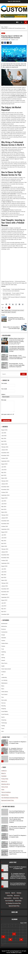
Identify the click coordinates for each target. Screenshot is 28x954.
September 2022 (5, 563)
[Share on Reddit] (22, 304)
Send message (6, 420)
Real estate (4, 700)
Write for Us (4, 781)
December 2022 (5, 554)
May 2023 (3, 540)
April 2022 (3, 577)
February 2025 (4, 481)
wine (2, 731)
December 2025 (5, 452)
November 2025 (5, 455)
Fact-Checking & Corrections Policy (9, 797)
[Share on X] (9, 304)
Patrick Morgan (5, 39)
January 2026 (4, 449)
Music (2, 686)
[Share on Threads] (6, 307)
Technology (4, 722)
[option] (14, 743)
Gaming (3, 657)
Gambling (3, 652)
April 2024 (3, 509)
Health (2, 666)
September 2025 (5, 461)
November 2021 (5, 591)
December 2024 (5, 486)
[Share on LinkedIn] (13, 304)
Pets (2, 697)
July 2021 (3, 603)
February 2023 (4, 549)
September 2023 (5, 529)
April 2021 (3, 611)
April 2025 (3, 475)
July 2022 (3, 569)
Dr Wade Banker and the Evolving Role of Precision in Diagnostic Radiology (4, 828)
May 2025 (3, 472)
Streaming (3, 720)
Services (3, 703)
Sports (3, 717)
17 (3, 937)
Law (2, 674)
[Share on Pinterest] (19, 304)
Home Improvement (6, 669)
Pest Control (4, 694)
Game (2, 654)
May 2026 (3, 438)
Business (3, 33)
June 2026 (3, 435)
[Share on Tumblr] (2, 307)
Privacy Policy (4, 778)
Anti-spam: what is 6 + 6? (7, 414)
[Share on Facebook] (6, 304)
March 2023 (4, 546)
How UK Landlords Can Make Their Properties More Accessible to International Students (4, 820)
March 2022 (4, 580)
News (2, 688)
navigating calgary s (8, 310)
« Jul (2, 944)
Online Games (4, 691)
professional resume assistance (18, 310)
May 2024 (3, 506)
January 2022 (4, 586)
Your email (4, 389)
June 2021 (3, 606)
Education (3, 637)
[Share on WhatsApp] (16, 304)
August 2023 (4, 532)
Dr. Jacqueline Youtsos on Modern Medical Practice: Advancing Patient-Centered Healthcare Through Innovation (4, 750)
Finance (3, 646)
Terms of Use (4, 786)
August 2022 (4, 566)
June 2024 (3, 503)
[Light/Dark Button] (17, 22)
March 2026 (4, 444)
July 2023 (3, 535)
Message (3, 400)
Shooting (3, 705)
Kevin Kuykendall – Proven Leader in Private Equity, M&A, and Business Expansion (4, 365)
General (3, 660)
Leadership (4, 677)
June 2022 (3, 571)
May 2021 (3, 608)
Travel (2, 728)
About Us (3, 773)
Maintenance (4, 683)
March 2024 (4, 512)
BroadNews (13, 952)
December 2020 (5, 614)
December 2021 (5, 588)
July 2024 (3, 501)
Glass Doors (4, 663)
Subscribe (25, 22)
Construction (4, 632)
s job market (13, 312)
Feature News (4, 643)
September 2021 (5, 597)
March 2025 (4, 478)
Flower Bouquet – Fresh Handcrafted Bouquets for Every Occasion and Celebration (4, 357)
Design (3, 635)
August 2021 (4, 600)
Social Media (4, 711)
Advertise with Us (5, 784)
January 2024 (4, 518)
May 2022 (3, 574)
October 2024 (4, 492)
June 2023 (3, 537)
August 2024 (4, 498)
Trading (3, 725)
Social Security (4, 714)
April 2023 (3, 543)
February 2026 (4, 447)
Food (2, 649)
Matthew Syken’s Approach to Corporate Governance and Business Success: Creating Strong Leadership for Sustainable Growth (4, 341)
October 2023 (4, 526)
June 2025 (3, 469)
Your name (4, 383)
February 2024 (4, 515)
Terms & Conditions (6, 792)
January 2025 (4, 483)
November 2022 (5, 557)
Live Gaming (4, 680)
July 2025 (3, 466)
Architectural (4, 623)
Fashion (3, 640)
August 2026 (4, 430)
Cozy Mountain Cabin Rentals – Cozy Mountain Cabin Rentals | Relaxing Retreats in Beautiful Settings (4, 349)
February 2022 (4, 583)
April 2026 (3, 441)
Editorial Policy (4, 795)
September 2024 (5, 495)
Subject (3, 394)
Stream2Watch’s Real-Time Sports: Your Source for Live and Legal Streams (4, 852)
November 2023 (5, 523)
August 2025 (4, 464)
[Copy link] (9, 307)
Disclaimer (3, 776)
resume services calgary (6, 312)
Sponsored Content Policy (7, 800)
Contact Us (4, 770)
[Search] (21, 22)
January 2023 (4, 552)
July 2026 (3, 432)
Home (2, 789)
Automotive (4, 626)
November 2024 (5, 489)
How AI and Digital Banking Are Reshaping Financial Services (4, 759)
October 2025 (4, 458)
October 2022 (4, 560)
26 (10, 939)
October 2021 (4, 594)
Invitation (3, 671)
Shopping (3, 708)
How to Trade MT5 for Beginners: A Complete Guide (4, 742)
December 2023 (5, 520)
